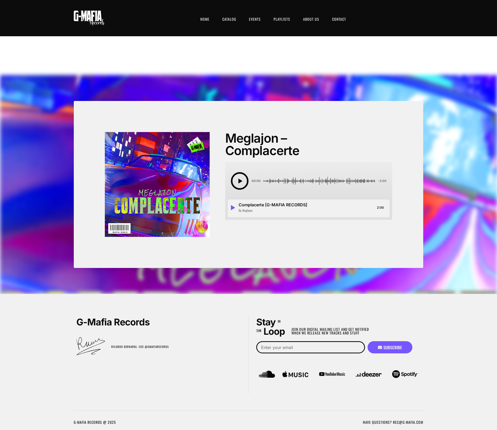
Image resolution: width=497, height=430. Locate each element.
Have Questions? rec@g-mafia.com (393, 422)
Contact (339, 19)
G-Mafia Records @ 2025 (95, 422)
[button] (239, 181)
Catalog (229, 19)
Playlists (282, 19)
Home (204, 19)
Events (255, 19)
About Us (311, 19)
